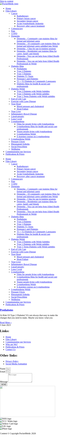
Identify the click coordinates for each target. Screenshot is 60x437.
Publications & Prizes (15, 154)
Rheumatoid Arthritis (20, 144)
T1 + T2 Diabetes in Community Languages (36, 81)
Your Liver (16, 111)
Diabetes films (17, 66)
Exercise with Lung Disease (23, 101)
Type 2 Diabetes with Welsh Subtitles (33, 91)
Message (4, 381)
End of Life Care (18, 99)
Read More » (6, 322)
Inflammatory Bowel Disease (24, 114)
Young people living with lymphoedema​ (34, 131)
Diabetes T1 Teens (25, 76)
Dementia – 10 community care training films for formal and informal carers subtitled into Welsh (38, 44)
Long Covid (16, 119)
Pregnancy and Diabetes (27, 79)
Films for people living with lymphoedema (35, 124)
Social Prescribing (19, 146)
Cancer (14, 13)
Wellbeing (15, 149)
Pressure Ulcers (18, 141)
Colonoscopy (17, 28)
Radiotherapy (23, 16)
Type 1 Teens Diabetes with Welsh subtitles (36, 96)
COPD (14, 33)
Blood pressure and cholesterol (30, 106)
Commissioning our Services (18, 151)
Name (3, 369)
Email (3, 371)
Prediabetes (22, 69)
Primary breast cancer (26, 18)
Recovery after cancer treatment (31, 26)
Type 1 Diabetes (24, 74)
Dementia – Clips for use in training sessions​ (36, 48)
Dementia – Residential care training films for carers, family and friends (37, 52)
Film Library (11, 11)
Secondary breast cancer (27, 21)
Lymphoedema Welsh (26, 134)
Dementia (15, 36)
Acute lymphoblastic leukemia (30, 23)
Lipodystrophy (17, 116)
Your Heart (16, 104)
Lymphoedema (17, 121)
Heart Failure (22, 109)
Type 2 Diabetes (24, 71)
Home (8, 8)
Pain (13, 31)
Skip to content (6, 1)
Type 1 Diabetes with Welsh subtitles (33, 94)
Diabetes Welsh (18, 89)
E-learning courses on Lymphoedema (33, 136)
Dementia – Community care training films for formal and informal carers (37, 39)
